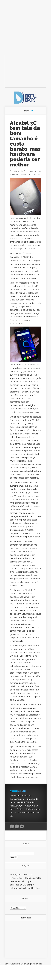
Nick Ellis (23, 171)
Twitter (22, 826)
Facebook (17, 826)
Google (12, 826)
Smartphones (34, 174)
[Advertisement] (25, 25)
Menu (27, 111)
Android (16, 174)
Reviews (24, 174)
